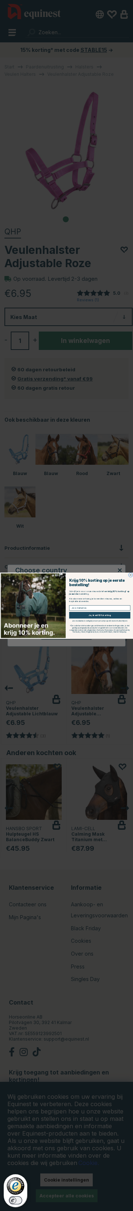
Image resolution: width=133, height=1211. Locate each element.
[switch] (15, 1200)
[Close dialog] (131, 575)
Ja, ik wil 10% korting (100, 615)
